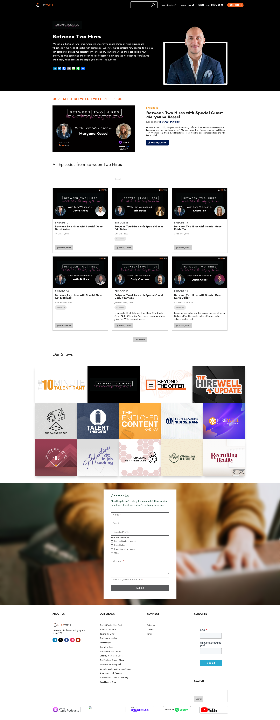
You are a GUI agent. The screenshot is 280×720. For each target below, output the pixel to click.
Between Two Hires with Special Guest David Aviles (79, 228)
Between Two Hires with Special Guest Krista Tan (198, 228)
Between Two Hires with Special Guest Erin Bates (138, 228)
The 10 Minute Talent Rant (111, 625)
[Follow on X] (60, 640)
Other (116, 553)
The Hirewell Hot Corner (110, 651)
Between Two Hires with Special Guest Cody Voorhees (138, 296)
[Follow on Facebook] (66, 640)
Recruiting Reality (107, 647)
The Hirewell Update (108, 638)
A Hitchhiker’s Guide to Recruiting (114, 678)
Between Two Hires (170, 122)
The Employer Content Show (112, 660)
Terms (149, 634)
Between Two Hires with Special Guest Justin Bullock (79, 296)
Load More (140, 339)
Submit (140, 588)
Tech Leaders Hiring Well (110, 664)
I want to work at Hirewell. (125, 549)
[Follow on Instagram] (72, 640)
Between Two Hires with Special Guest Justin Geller (198, 296)
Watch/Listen (158, 142)
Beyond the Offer (107, 634)
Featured (120, 239)
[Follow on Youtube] (78, 640)
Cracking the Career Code (111, 656)
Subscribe (234, 5)
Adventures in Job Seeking (111, 673)
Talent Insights (105, 643)
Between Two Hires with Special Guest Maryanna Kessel (184, 115)
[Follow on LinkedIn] (54, 640)
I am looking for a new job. (125, 541)
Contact (150, 629)
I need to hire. (120, 545)
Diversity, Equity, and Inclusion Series (115, 669)
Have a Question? (168, 5)
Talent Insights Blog (108, 682)
